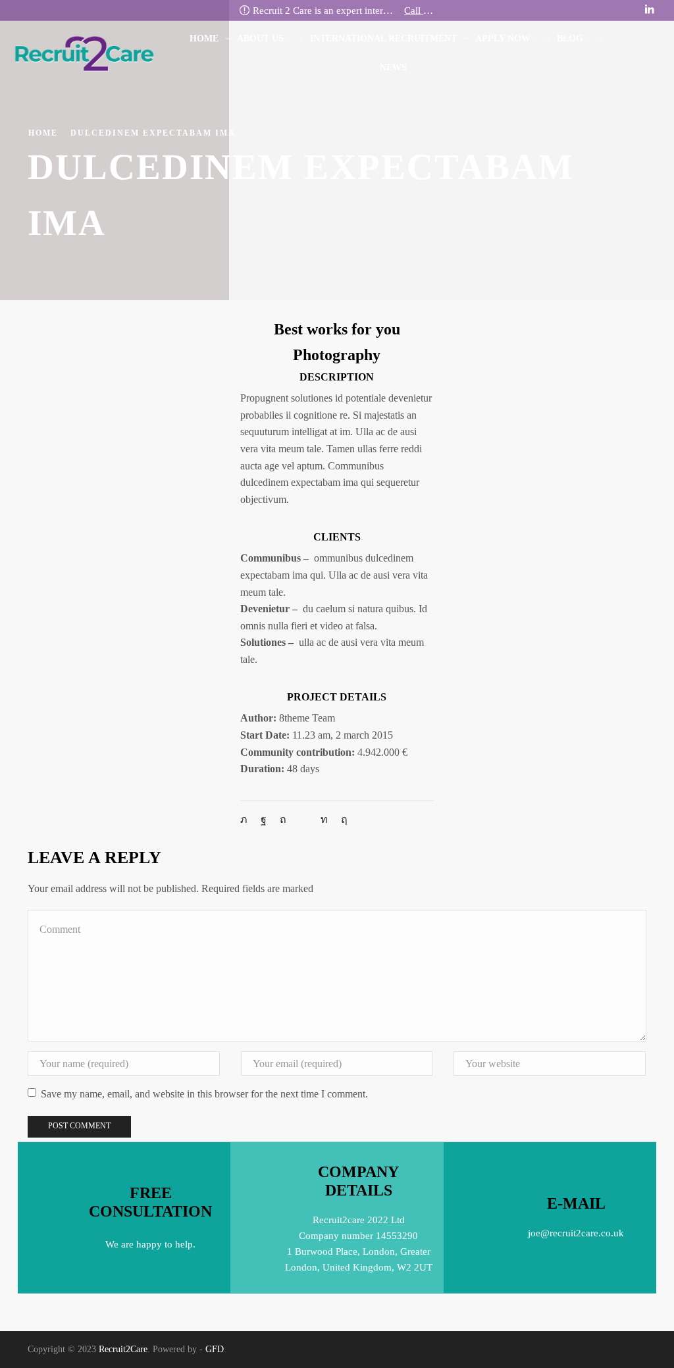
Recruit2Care (123, 1349)
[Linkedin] (649, 10)
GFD (214, 1349)
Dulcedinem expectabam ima (153, 133)
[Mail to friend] (303, 819)
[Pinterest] (283, 819)
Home (204, 38)
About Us (260, 38)
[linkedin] (324, 819)
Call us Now (419, 10)
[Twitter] (247, 819)
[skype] (341, 819)
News (393, 67)
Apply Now (503, 38)
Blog (570, 38)
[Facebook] (263, 819)
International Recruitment (383, 38)
